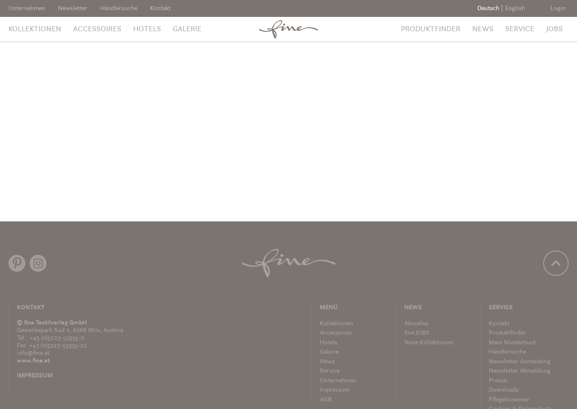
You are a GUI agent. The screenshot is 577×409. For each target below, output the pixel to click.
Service (519, 29)
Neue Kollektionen (428, 343)
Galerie (187, 29)
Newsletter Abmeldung (519, 371)
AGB (326, 400)
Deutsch (488, 8)
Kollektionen (34, 29)
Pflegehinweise (509, 400)
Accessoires (97, 29)
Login (558, 8)
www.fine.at (33, 361)
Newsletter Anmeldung (519, 362)
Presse (498, 381)
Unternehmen (26, 8)
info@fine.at (33, 353)
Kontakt (160, 8)
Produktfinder (430, 29)
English (515, 8)
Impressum (35, 376)
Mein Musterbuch (512, 343)
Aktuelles (416, 324)
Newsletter (72, 8)
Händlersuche (118, 8)
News (482, 29)
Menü (329, 308)
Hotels (147, 29)
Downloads (504, 390)
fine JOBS (417, 333)
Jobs (554, 29)
